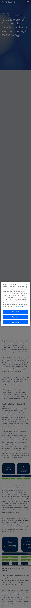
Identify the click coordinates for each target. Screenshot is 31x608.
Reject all (15, 312)
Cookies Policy (19, 306)
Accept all (15, 317)
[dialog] (15, 304)
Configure (15, 322)
